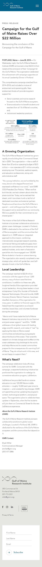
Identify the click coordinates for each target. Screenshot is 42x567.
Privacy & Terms (8, 515)
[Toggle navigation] (37, 5)
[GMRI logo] (16, 480)
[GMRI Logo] (10, 5)
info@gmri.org (8, 497)
